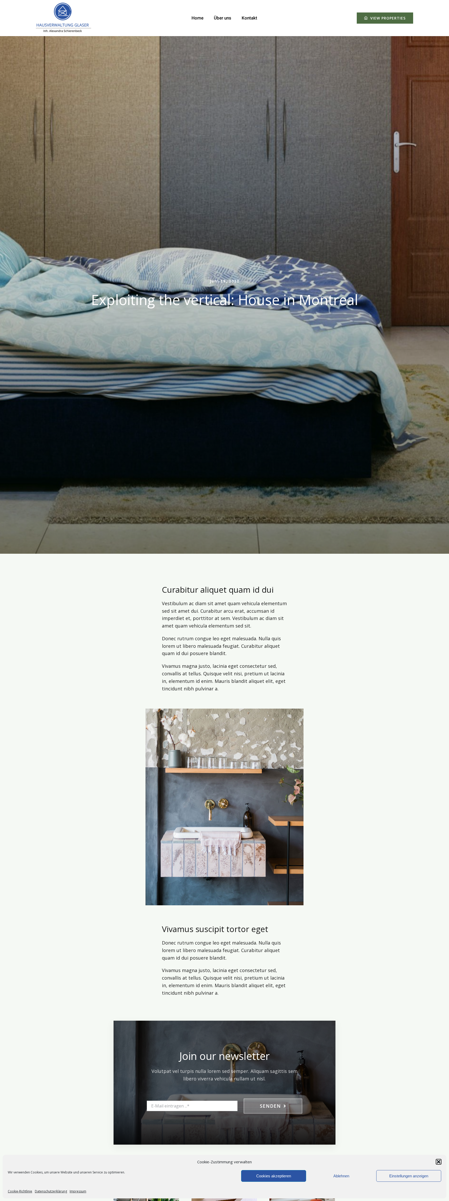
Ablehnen (341, 1176)
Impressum (78, 1191)
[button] (438, 1161)
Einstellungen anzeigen (408, 1176)
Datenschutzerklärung (51, 1191)
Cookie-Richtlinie (20, 1191)
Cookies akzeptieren (273, 1176)
